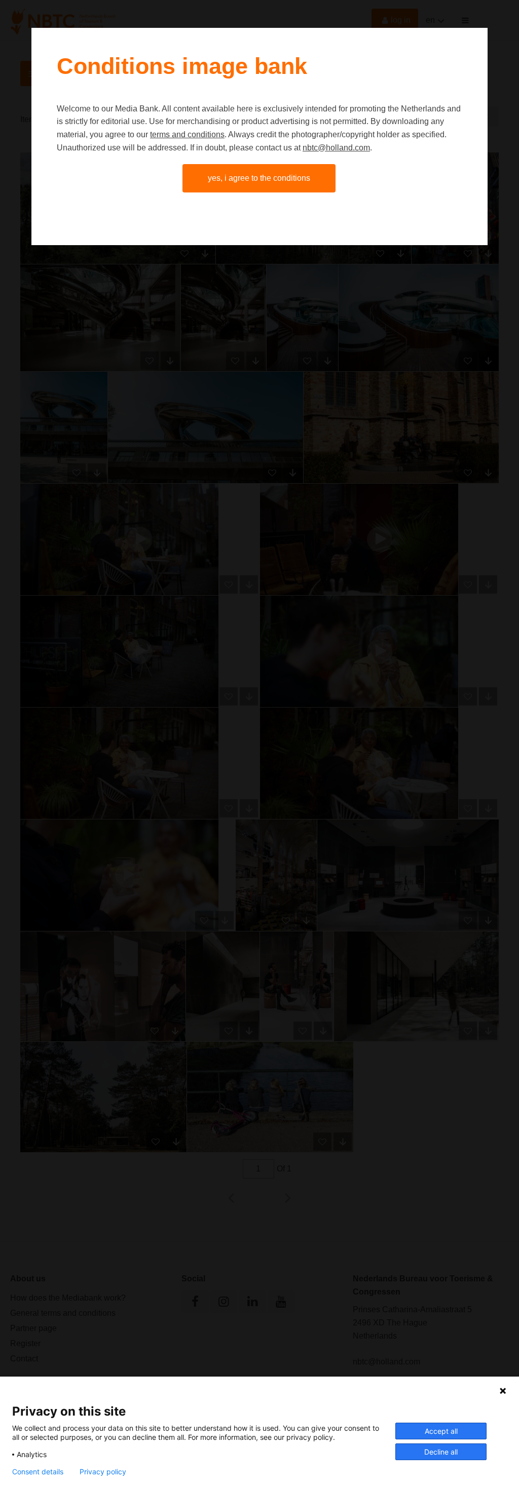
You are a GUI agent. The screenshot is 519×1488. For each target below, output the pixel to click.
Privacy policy (103, 1472)
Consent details (37, 1472)
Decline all (441, 1451)
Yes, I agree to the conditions (259, 178)
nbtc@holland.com (336, 147)
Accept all (441, 1431)
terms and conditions (187, 134)
